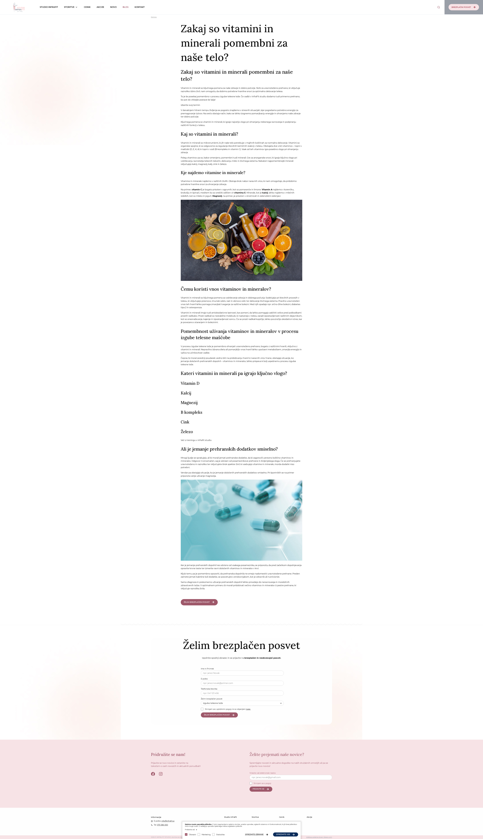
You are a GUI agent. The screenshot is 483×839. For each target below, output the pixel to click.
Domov (154, 17)
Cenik (87, 7)
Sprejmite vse (283, 834)
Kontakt (140, 7)
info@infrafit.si (167, 821)
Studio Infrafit (49, 7)
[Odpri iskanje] (438, 7)
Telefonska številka (209, 689)
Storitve (69, 7)
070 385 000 (162, 825)
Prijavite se (258, 789)
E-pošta (204, 679)
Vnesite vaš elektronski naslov (263, 773)
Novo (113, 7)
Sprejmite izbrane (254, 834)
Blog (126, 7)
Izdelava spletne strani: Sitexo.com (319, 837)
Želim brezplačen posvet (211, 699)
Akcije (100, 7)
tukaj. (248, 709)
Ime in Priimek (207, 669)
